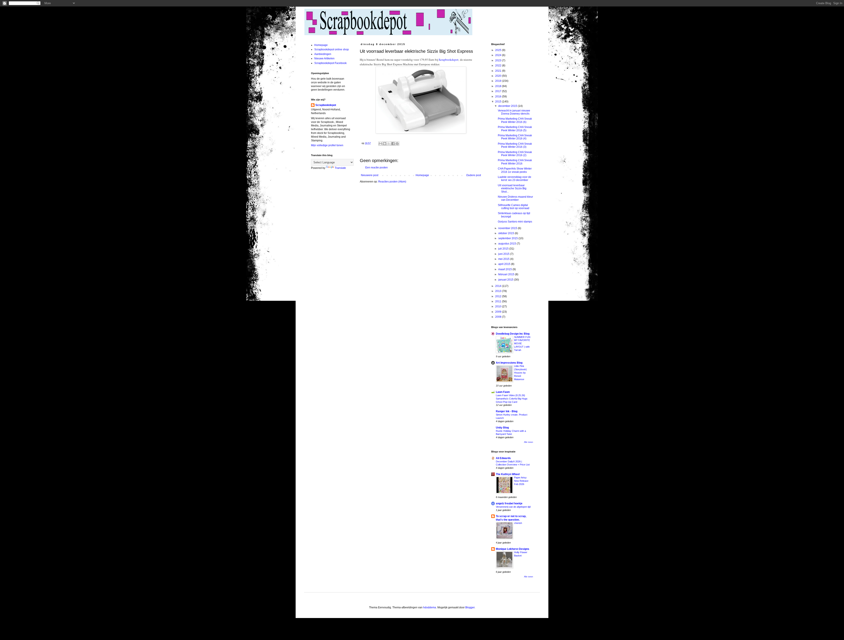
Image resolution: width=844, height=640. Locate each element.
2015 (498, 101)
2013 (498, 291)
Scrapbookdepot (448, 60)
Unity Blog (502, 427)
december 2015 (508, 106)
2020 (498, 75)
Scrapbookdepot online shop (331, 49)
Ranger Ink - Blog (506, 411)
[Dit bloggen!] (384, 143)
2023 (498, 60)
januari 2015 (506, 279)
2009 (498, 311)
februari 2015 (506, 274)
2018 (498, 86)
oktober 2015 (506, 233)
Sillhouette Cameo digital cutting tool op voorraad (513, 207)
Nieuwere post (369, 175)
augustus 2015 (507, 243)
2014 (498, 286)
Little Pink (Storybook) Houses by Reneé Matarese (520, 372)
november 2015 (508, 228)
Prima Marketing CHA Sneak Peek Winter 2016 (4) (515, 137)
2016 (498, 96)
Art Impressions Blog (509, 362)
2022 (498, 65)
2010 (498, 306)
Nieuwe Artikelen (324, 58)
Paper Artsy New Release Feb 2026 (521, 480)
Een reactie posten (376, 167)
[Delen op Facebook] (393, 143)
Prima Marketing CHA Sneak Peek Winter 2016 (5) (515, 129)
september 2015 (508, 238)
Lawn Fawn (503, 392)
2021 (498, 70)
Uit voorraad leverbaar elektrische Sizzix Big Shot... (512, 188)
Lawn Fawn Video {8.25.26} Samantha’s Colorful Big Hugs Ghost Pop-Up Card (512, 398)
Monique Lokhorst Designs (512, 549)
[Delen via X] (389, 143)
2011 (498, 301)
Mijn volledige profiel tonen (327, 145)
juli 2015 (503, 248)
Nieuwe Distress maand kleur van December (515, 198)
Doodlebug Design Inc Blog (512, 333)
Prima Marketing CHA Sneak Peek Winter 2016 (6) (515, 120)
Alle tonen (528, 442)
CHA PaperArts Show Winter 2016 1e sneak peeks (515, 170)
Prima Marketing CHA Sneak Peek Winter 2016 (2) (515, 154)
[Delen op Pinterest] (397, 143)
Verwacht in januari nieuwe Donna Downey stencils (514, 112)
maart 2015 (505, 269)
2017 (498, 91)
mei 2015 (504, 259)
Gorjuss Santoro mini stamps (515, 221)
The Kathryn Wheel (508, 474)
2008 (498, 316)
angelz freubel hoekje (509, 503)
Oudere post (473, 175)
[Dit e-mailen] (380, 143)
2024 (498, 55)
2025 (498, 50)
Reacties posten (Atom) (392, 181)
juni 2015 (504, 253)
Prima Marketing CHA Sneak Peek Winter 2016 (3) (515, 145)
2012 (498, 296)
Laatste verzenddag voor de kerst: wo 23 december (514, 178)
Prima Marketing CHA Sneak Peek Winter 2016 (515, 162)
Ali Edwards (503, 458)
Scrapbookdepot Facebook (330, 63)
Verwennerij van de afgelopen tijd (513, 506)
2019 (498, 80)
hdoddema (429, 607)
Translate (340, 168)
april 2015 (504, 264)
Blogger (470, 607)
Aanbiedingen (322, 54)
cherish (518, 523)
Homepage (422, 175)
